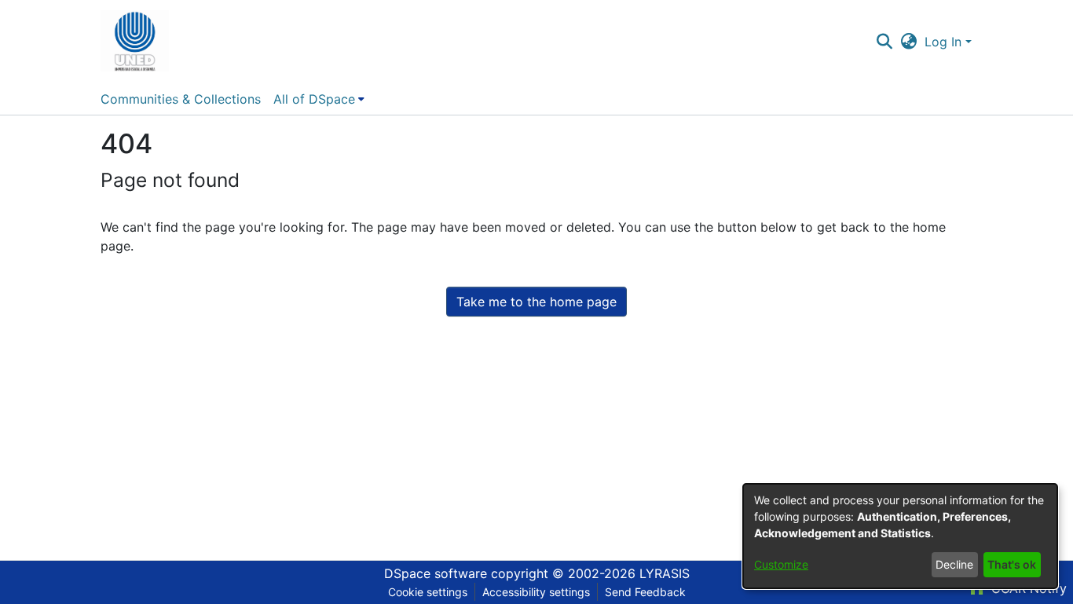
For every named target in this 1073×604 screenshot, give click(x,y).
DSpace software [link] (435, 573)
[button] (135, 41)
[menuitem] (318, 99)
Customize (781, 564)
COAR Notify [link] (1027, 588)
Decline (954, 564)
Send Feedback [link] (645, 592)
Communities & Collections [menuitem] (181, 99)
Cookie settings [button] (427, 592)
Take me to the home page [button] (536, 301)
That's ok (1011, 564)
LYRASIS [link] (664, 573)
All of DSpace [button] (314, 99)
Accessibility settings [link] (536, 592)
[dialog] (900, 536)
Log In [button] (945, 41)
